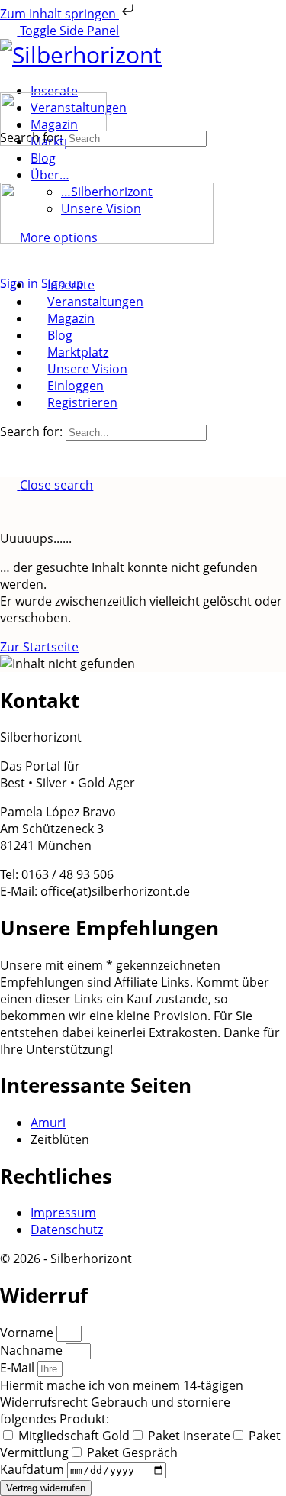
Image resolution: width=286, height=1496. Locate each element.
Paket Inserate (189, 1435)
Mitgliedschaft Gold (74, 1435)
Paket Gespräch (132, 1452)
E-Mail (18, 1367)
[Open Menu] (8, 84)
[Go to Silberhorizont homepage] (81, 54)
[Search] (8, 266)
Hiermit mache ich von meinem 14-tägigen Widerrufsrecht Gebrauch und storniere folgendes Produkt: (121, 1402)
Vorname (28, 1332)
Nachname (33, 1350)
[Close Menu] (8, 255)
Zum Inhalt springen (59, 13)
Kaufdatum (33, 1469)
